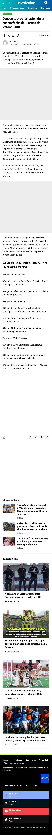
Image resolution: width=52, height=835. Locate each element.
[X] (26, 803)
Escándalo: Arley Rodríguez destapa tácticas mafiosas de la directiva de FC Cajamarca (26, 644)
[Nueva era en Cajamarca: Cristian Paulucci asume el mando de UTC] (26, 577)
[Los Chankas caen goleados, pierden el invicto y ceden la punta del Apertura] (26, 720)
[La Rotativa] (26, 2)
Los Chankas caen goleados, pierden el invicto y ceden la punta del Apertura (25, 739)
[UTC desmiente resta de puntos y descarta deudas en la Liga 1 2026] (26, 674)
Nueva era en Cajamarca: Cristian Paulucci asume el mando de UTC (23, 595)
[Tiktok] (26, 819)
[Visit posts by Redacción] (5, 43)
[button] (5, 2)
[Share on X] (9, 36)
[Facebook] (26, 795)
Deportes (7, 14)
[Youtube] (26, 811)
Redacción (15, 41)
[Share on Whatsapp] (13, 36)
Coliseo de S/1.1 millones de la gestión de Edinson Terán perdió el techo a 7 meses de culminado (32, 526)
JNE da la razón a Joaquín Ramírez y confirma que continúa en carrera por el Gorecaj (32, 541)
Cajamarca (21, 533)
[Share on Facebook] (4, 36)
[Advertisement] (26, 94)
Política (20, 518)
